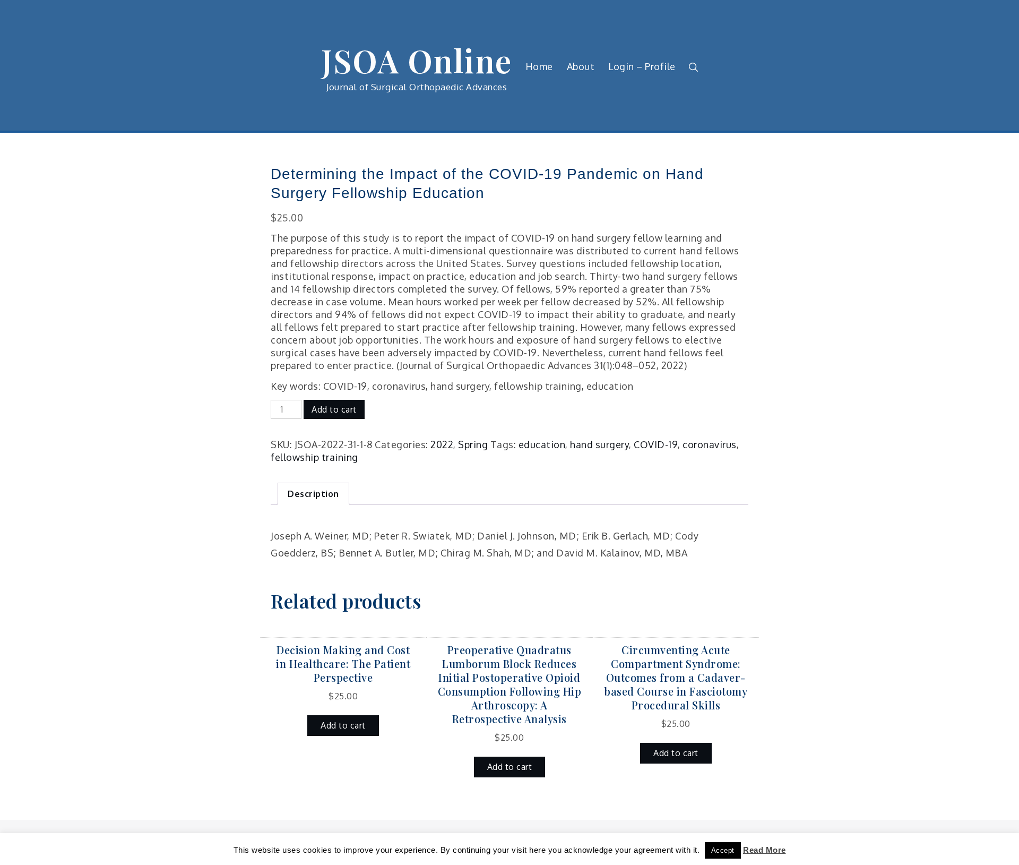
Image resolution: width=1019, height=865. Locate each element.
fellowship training (314, 457)
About (581, 66)
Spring (473, 444)
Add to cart (334, 409)
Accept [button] (723, 850)
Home (539, 66)
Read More (764, 849)
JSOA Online (416, 60)
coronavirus (710, 444)
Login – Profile (642, 66)
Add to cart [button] (343, 725)
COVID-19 (656, 444)
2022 (441, 444)
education (542, 444)
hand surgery (599, 444)
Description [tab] (313, 494)
